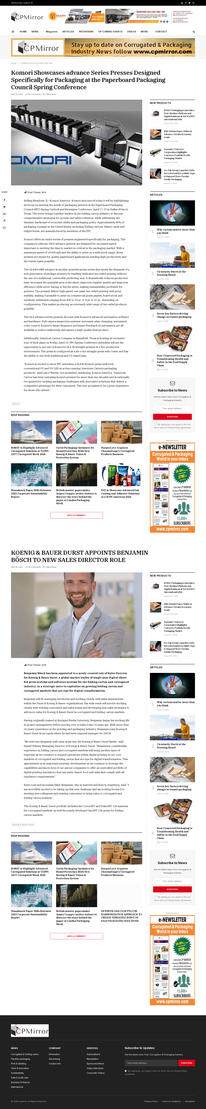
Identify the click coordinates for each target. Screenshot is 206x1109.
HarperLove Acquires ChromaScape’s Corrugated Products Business (117, 451)
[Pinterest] (4, 221)
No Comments (34, 94)
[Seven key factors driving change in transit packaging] (172, 297)
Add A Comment (76, 515)
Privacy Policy (173, 427)
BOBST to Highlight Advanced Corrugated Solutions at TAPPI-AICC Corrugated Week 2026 (30, 451)
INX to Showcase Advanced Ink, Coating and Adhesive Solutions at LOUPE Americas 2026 (120, 493)
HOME (23, 31)
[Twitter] (4, 207)
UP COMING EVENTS (110, 31)
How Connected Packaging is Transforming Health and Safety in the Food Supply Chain (174, 360)
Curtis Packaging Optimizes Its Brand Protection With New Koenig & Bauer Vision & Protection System (75, 452)
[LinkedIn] (4, 214)
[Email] (4, 227)
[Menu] (13, 31)
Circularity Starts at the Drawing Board (171, 273)
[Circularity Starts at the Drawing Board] (172, 255)
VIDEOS (131, 31)
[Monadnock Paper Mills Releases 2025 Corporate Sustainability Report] (31, 474)
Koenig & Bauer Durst (23, 824)
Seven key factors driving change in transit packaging (174, 315)
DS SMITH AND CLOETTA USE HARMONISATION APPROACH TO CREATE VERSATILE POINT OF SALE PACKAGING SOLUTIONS (121, 916)
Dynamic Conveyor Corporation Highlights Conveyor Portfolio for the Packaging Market (177, 154)
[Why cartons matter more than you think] (172, 213)
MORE (144, 31)
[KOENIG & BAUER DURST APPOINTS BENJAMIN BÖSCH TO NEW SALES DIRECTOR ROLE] (76, 615)
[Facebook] (4, 200)
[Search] (193, 31)
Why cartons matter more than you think (176, 231)
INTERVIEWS (86, 31)
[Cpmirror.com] (27, 17)
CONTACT (161, 31)
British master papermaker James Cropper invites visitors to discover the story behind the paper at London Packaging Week (76, 497)
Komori (16, 403)
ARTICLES (68, 31)
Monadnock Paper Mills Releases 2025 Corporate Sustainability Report (31, 493)
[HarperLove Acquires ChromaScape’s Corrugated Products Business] (121, 432)
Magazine (51, 31)
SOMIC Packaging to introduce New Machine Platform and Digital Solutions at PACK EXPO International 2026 (179, 115)
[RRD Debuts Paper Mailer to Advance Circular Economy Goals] (155, 134)
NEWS (35, 31)
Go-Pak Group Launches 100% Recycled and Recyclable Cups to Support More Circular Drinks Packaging (179, 175)
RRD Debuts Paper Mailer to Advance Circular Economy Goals (178, 134)
